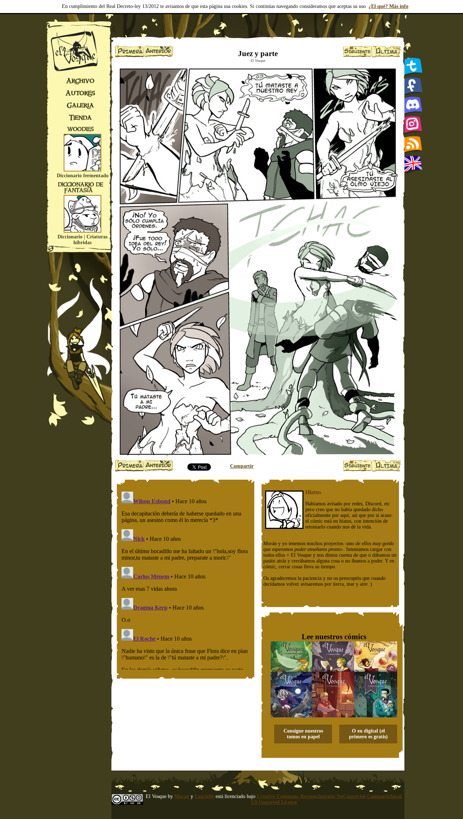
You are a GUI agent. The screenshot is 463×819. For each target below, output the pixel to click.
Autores (80, 93)
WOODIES (80, 129)
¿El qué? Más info (388, 6)
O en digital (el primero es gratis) (368, 733)
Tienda (80, 117)
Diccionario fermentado (83, 175)
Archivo (80, 80)
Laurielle (204, 796)
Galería (80, 105)
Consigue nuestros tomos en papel (303, 733)
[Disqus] (185, 579)
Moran (181, 796)
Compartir (242, 466)
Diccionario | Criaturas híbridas (82, 239)
